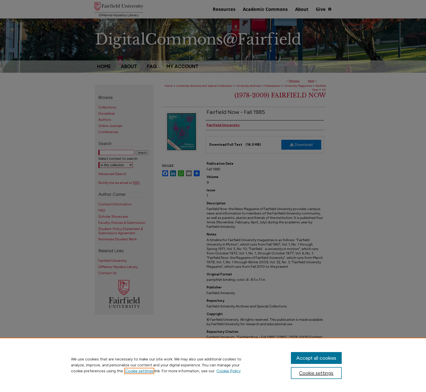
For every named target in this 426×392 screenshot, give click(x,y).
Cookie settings (139, 371)
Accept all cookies (316, 358)
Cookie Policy (228, 371)
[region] (213, 365)
